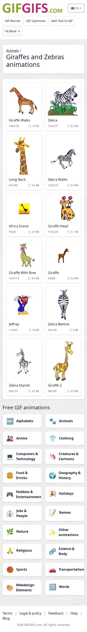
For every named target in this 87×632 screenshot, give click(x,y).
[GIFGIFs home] (32, 8)
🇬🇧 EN (75, 8)
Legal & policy (30, 613)
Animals (12, 50)
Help (74, 613)
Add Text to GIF (62, 21)
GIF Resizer (13, 21)
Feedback (56, 613)
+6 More (10, 31)
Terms (7, 613)
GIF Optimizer (36, 21)
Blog (6, 618)
